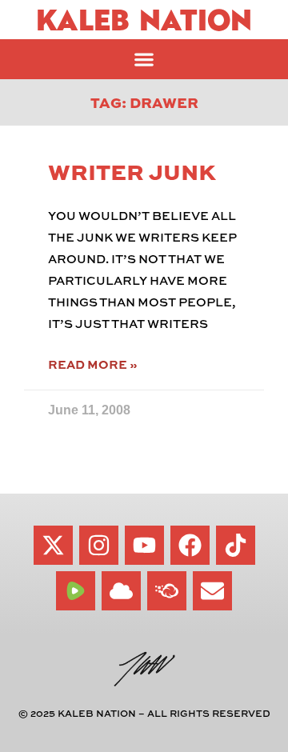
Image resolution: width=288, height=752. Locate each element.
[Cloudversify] (166, 590)
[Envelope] (212, 590)
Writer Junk (132, 170)
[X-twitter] (53, 545)
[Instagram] (98, 545)
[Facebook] (190, 545)
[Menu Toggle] (144, 59)
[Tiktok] (235, 545)
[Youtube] (144, 545)
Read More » (92, 364)
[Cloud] (121, 590)
